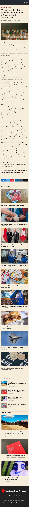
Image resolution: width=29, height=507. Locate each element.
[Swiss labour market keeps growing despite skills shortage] (14, 215)
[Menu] (2, 2)
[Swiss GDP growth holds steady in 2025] (14, 196)
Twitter (20, 172)
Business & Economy (6, 7)
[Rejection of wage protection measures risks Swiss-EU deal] (14, 297)
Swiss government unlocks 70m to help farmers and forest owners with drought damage (17, 383)
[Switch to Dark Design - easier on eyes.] (27, 2)
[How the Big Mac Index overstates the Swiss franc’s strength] (14, 318)
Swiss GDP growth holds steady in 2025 (12, 205)
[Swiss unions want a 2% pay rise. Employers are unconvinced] (14, 256)
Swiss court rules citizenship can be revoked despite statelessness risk (15, 456)
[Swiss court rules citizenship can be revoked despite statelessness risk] (4, 392)
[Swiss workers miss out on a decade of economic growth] (14, 359)
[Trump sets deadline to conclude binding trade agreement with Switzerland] (14, 31)
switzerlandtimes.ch (7, 20)
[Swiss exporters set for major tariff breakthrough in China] (14, 235)
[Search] (24, 2)
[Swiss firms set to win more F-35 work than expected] (14, 338)
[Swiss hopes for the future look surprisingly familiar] (4, 398)
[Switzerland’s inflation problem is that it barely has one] (14, 277)
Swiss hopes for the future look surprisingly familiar (13, 478)
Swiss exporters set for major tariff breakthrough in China (11, 245)
